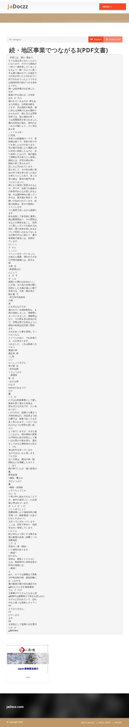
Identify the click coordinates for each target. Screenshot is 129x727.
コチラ (27, 677)
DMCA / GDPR (104, 722)
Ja (18, 6)
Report (97, 39)
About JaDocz (87, 722)
